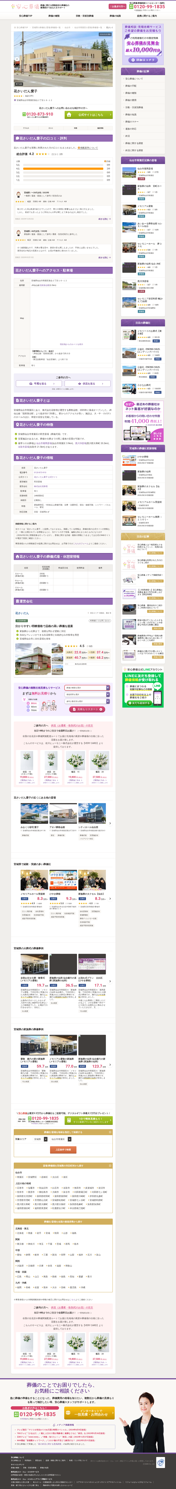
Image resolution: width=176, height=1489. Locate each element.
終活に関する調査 (134, 150)
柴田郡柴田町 (61, 1196)
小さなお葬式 (144, 385)
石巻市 (20, 1188)
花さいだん (22, 613)
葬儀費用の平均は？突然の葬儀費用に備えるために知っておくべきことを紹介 (150, 638)
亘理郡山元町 (41, 1200)
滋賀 (59, 1265)
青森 (30, 1233)
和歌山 (68, 1265)
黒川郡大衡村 (58, 1204)
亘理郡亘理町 (23, 1200)
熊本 (45, 1287)
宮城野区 (32, 1177)
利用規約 (139, 10)
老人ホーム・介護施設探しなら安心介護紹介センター (53, 1482)
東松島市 (43, 1192)
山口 (37, 1276)
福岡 (19, 1287)
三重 (45, 1254)
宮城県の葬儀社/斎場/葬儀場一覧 (46, 27)
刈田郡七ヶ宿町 (99, 1192)
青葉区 (20, 1177)
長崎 (28, 1287)
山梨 (72, 1254)
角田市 (77, 1188)
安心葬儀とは (16, 1460)
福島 (74, 1233)
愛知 (19, 1254)
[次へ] (109, 59)
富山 (98, 1254)
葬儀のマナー (132, 121)
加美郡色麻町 (76, 1204)
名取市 (66, 1188)
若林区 (44, 1177)
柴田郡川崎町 (78, 1196)
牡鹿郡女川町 (58, 1208)
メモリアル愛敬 (145, 206)
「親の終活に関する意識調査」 (49, 1444)
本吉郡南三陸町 (77, 1208)
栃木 (76, 1244)
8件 (91, 646)
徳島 (63, 1276)
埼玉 (41, 1244)
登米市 (20, 1192)
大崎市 (55, 1192)
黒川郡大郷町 (41, 1204)
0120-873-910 (40, 472)
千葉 (50, 1244)
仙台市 (67, 27)
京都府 (31, 1265)
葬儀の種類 (54, 16)
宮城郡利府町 (96, 1200)
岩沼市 (101, 1188)
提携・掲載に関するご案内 (55, 1460)
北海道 (20, 1233)
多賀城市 (89, 1188)
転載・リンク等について (78, 1460)
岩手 (39, 1233)
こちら (72, 1299)
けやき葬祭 (143, 456)
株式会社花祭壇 (41, 486)
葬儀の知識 (115, 16)
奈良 (50, 1265)
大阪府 (20, 1265)
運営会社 (38, 1460)
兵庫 (41, 1265)
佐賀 (37, 1287)
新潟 (54, 1254)
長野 (63, 1254)
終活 (127, 136)
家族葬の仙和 (144, 471)
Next (110, 823)
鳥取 (45, 1276)
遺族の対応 (130, 129)
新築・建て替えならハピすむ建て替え (25, 1485)
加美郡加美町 (94, 1204)
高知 (72, 1276)
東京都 (20, 1244)
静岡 (28, 1254)
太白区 (55, 1177)
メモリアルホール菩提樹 (150, 502)
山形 (65, 1233)
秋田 (56, 1233)
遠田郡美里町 (41, 1208)
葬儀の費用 (130, 100)
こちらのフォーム (81, 543)
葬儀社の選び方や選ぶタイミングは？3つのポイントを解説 (151, 652)
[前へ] (17, 59)
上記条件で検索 (63, 1149)
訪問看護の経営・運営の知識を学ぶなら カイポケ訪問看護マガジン (36, 1475)
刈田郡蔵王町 (80, 1192)
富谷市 (66, 1192)
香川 (89, 1276)
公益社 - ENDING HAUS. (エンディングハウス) (149, 350)
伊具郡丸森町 (96, 1196)
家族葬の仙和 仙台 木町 (149, 263)
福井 (81, 1254)
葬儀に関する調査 (134, 143)
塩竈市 (31, 1188)
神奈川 (31, 1244)
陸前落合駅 (45, 285)
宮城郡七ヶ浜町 (77, 1200)
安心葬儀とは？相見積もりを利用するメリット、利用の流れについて (150, 547)
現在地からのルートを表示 (71, 344)
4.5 (82, 646)
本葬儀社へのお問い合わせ (100, 621)
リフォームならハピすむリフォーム (138, 1482)
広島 (19, 1276)
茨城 (59, 1244)
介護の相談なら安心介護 (20, 1482)
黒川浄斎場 (80, 443)
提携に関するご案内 (147, 16)
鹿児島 (73, 1287)
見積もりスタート (87, 709)
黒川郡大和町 (23, 1204)
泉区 (65, 1177)
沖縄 (83, 1287)
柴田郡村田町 (43, 1196)
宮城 (48, 1233)
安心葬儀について (134, 78)
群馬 (67, 1244)
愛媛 (81, 1276)
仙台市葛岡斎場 (44, 443)
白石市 (55, 1188)
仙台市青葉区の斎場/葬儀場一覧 (88, 27)
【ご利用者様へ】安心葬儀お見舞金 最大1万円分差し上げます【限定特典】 (150, 592)
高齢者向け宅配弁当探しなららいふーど (58, 1485)
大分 (54, 1287)
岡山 (28, 1276)
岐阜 (37, 1254)
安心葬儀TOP (25, 16)
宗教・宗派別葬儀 (85, 16)
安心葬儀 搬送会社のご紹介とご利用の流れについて (150, 606)
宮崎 (63, 1287)
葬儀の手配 (130, 86)
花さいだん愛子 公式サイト (46, 477)
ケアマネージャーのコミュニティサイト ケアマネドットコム (98, 1482)
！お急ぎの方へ (117, 6)
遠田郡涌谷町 (23, 1208)
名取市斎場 (23, 447)
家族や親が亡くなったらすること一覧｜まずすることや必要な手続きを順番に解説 (150, 622)
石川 (89, 1254)
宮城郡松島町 (58, 1200)
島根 (54, 1276)
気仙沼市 (43, 1188)
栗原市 (31, 1192)
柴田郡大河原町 (24, 1196)
